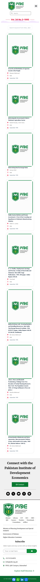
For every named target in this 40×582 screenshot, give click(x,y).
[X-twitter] (13, 494)
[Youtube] (19, 494)
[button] (36, 6)
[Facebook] (8, 494)
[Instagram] (24, 494)
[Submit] (32, 551)
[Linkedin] (29, 494)
